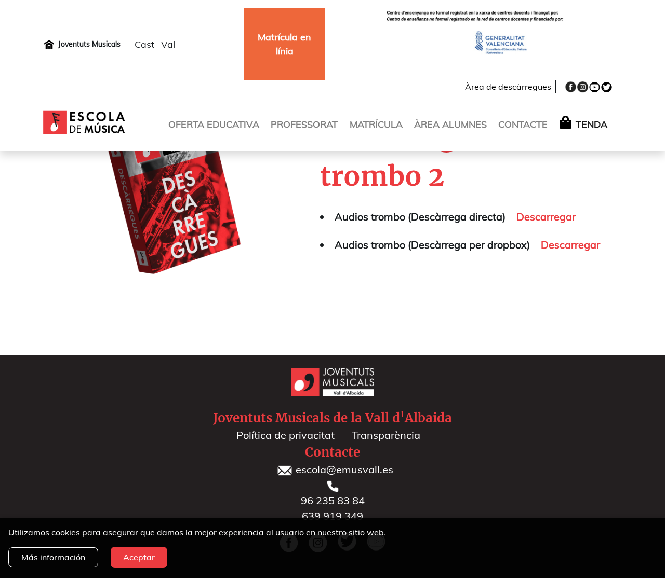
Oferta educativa (213, 124)
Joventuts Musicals (89, 44)
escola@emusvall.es (343, 469)
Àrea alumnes (450, 124)
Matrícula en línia (284, 44)
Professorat (304, 124)
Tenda (591, 124)
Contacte (523, 124)
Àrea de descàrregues (508, 86)
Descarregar (546, 216)
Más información (53, 557)
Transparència (386, 435)
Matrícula (376, 124)
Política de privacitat (285, 435)
